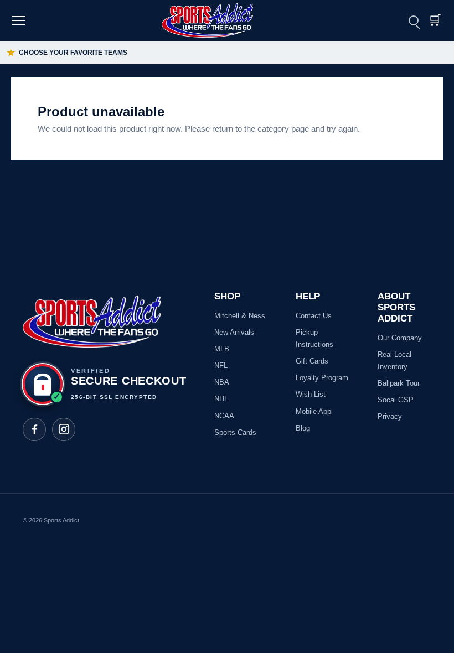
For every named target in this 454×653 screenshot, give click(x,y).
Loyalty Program (322, 378)
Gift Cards (312, 361)
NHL (221, 399)
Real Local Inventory (394, 360)
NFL (221, 365)
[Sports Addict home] (214, 20)
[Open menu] (20, 20)
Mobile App (313, 411)
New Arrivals (234, 332)
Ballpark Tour (399, 383)
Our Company (400, 338)
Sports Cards (235, 432)
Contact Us (314, 316)
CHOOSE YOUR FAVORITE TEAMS (67, 53)
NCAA (224, 416)
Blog (303, 428)
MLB (221, 349)
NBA (221, 382)
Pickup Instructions (314, 338)
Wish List (311, 394)
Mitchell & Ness (239, 316)
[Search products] (413, 20)
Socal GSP (396, 400)
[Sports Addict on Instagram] (63, 429)
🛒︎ (434, 20)
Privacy (390, 416)
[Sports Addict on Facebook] (34, 429)
